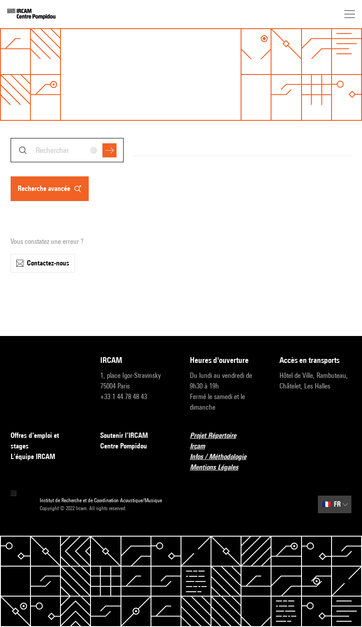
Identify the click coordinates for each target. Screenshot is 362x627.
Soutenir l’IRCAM (124, 435)
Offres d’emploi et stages (35, 440)
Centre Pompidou (123, 446)
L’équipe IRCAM (33, 456)
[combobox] (67, 150)
